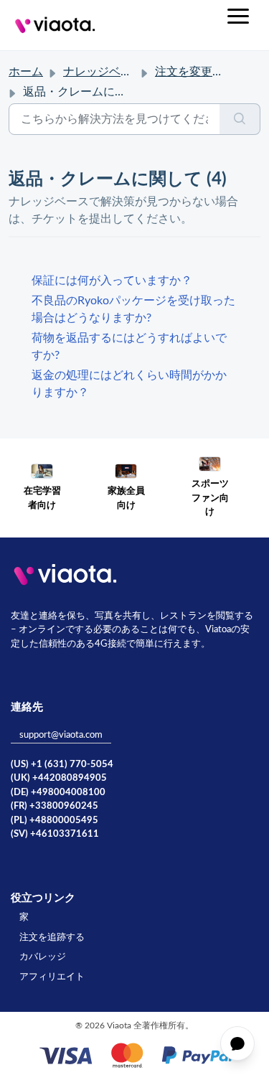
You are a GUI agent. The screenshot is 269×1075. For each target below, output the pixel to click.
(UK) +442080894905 (59, 778)
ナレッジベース (103, 72)
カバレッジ (42, 957)
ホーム (26, 72)
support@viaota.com (61, 735)
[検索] (240, 119)
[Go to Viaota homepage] (55, 25)
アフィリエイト (52, 977)
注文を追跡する (52, 937)
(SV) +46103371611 (55, 834)
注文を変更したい (201, 72)
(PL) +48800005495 (54, 820)
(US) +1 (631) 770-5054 (62, 764)
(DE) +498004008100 (58, 792)
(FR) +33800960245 (54, 806)
